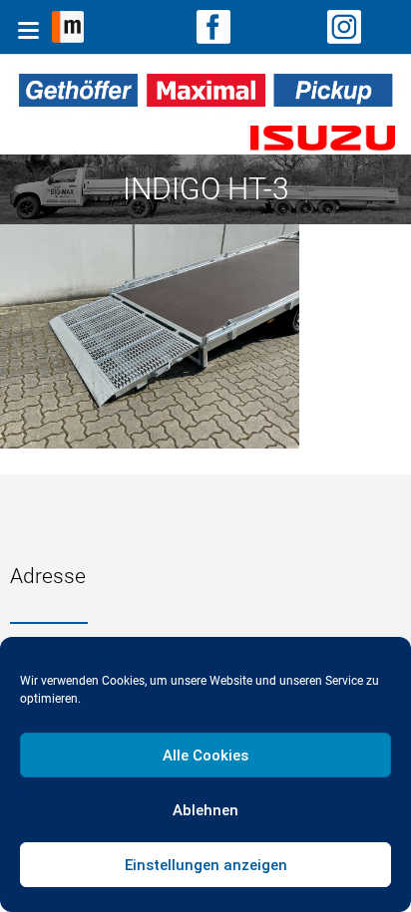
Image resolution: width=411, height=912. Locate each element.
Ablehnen (205, 810)
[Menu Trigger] (28, 30)
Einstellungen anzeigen (206, 865)
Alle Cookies (205, 755)
